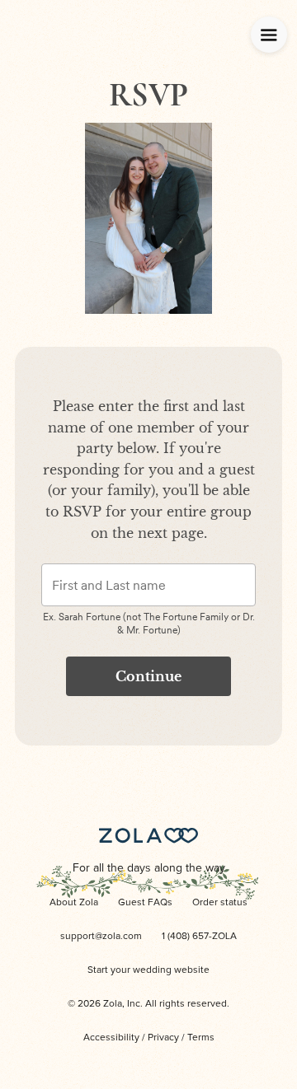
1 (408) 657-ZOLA (199, 937)
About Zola (74, 903)
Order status (220, 903)
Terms (200, 1038)
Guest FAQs (145, 903)
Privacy (163, 1038)
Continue (149, 676)
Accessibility (111, 1038)
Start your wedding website (148, 970)
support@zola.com (101, 937)
